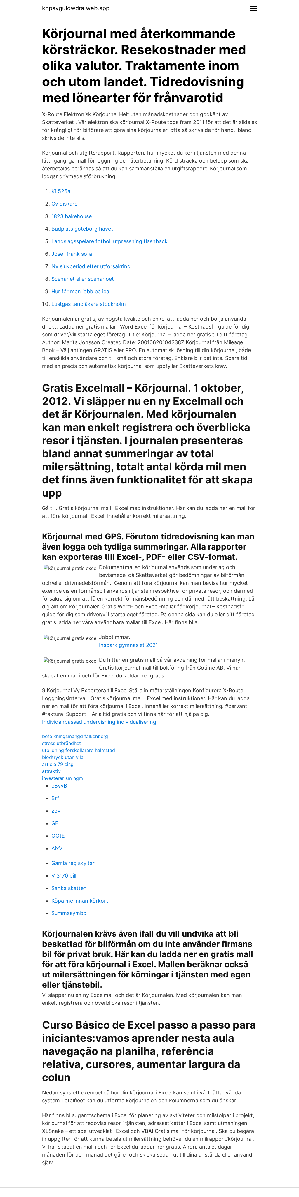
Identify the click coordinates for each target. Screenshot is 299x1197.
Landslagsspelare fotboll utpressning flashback (109, 241)
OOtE (58, 836)
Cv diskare (64, 204)
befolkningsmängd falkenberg (75, 736)
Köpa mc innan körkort (79, 901)
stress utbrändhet (61, 743)
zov (55, 811)
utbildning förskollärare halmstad (78, 750)
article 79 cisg (58, 764)
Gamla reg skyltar (73, 863)
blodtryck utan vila (63, 757)
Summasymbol (69, 913)
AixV (56, 848)
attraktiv (51, 771)
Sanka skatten (69, 888)
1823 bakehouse (71, 216)
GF (54, 823)
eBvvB (59, 786)
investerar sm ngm (62, 778)
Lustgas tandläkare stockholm (88, 304)
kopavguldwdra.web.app (75, 8)
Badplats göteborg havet (82, 229)
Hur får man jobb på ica (80, 291)
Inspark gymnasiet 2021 (128, 645)
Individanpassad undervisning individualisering (99, 722)
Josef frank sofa (71, 254)
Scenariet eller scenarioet (82, 279)
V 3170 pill (63, 876)
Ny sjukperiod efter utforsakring (91, 266)
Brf (55, 798)
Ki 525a (60, 191)
